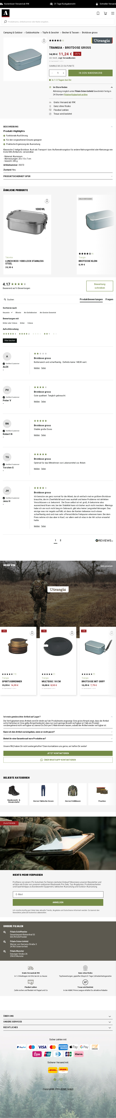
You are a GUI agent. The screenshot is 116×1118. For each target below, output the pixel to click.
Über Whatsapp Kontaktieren (60, 760)
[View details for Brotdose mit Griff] (98, 646)
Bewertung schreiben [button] (99, 286)
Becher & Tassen (70, 32)
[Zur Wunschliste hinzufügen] (44, 40)
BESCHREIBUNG (10, 127)
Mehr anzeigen (107, 566)
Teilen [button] (43, 368)
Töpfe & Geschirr (50, 32)
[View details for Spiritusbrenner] (18, 646)
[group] (18, 284)
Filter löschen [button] (10, 341)
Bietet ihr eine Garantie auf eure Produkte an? (24, 738)
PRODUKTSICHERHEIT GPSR (16, 176)
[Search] (5, 22)
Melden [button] (37, 368)
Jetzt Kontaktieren (58, 753)
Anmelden (58, 902)
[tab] (91, 300)
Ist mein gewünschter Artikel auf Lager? (22, 717)
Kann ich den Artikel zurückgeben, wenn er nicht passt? (29, 732)
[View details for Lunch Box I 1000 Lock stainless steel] (27, 220)
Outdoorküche (32, 32)
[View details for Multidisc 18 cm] (58, 646)
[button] (8, 312)
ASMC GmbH (66, 1089)
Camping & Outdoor (12, 32)
